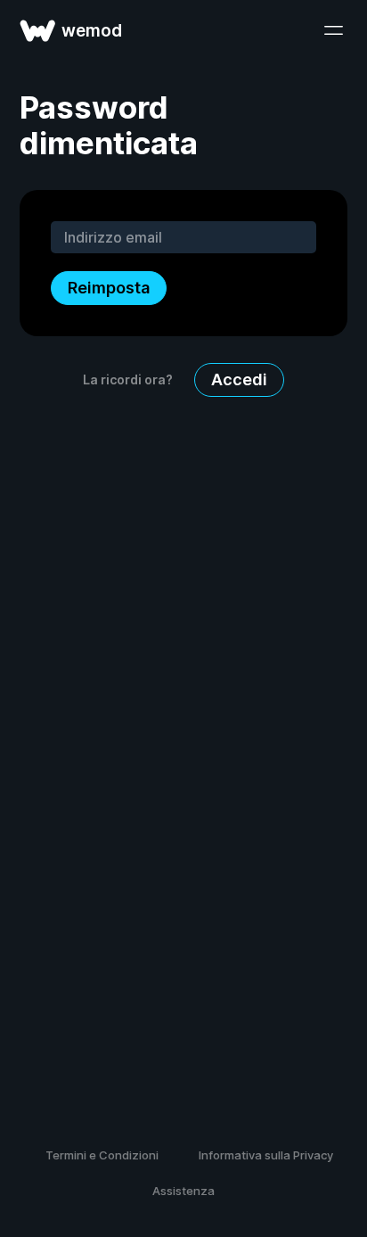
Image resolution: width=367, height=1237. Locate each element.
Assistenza (183, 1190)
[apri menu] (333, 30)
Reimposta (109, 287)
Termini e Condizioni (102, 1155)
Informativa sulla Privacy (266, 1155)
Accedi (239, 379)
